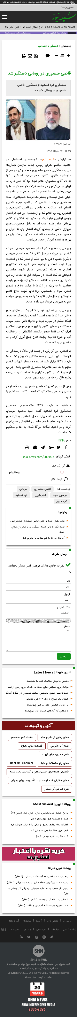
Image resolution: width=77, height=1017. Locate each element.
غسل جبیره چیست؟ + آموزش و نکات (43, 905)
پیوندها (27, 921)
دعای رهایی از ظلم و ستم (55, 737)
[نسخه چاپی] (24, 56)
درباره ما (67, 921)
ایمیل (67, 594)
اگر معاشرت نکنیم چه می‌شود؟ (52, 836)
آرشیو (39, 921)
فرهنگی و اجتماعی (48, 46)
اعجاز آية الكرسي (60, 746)
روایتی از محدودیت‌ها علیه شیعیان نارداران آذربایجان (38, 891)
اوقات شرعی (69, 929)
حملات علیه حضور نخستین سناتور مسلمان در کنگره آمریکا (37, 693)
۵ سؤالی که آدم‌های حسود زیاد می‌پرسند (47, 711)
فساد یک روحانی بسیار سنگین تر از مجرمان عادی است (37, 529)
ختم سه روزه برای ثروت (55, 754)
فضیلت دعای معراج (31, 746)
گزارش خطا (58, 465)
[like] (38, 473)
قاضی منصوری (42, 489)
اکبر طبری (40, 495)
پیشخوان (66, 46)
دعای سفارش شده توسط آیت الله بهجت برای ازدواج (40, 780)
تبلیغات (55, 929)
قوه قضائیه (21, 495)
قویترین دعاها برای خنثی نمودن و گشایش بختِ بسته (39, 772)
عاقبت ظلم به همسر (22, 737)
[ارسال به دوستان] (30, 56)
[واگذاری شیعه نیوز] (38, 32)
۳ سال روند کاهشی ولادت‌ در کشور (45, 899)
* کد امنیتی (63, 607)
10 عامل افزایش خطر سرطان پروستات (48, 705)
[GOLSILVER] (38, 854)
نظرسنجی (41, 929)
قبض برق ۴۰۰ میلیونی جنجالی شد (50, 831)
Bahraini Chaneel (21, 763)
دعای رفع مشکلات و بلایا (55, 763)
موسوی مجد (60, 495)
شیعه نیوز (48, 159)
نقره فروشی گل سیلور (57, 789)
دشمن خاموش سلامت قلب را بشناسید (47, 681)
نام (68, 581)
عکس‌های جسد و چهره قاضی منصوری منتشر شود (37, 521)
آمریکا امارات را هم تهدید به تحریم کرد (43, 538)
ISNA (62, 440)
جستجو (27, 929)
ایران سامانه (31, 977)
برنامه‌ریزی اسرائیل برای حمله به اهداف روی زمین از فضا (38, 687)
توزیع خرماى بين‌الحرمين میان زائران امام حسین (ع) (40, 813)
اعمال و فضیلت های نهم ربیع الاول (50, 819)
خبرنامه (15, 929)
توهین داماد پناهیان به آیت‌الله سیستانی (42, 877)
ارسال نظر (57, 479)
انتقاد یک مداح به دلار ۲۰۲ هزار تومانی (47, 699)
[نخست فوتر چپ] (38, 996)
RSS (4, 929)
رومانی (23, 489)
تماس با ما (52, 921)
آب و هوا (14, 921)
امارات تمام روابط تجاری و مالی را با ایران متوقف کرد (40, 825)
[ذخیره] (36, 56)
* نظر (67, 626)
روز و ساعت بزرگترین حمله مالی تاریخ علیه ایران (38, 882)
